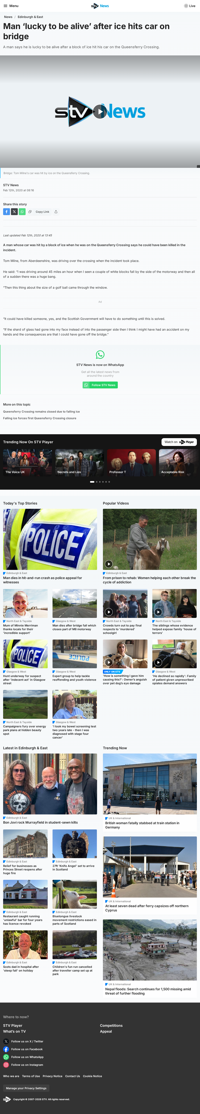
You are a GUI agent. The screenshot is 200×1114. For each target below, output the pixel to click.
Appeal (106, 1031)
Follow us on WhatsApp (27, 1057)
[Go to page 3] (100, 482)
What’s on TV (14, 1031)
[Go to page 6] (109, 482)
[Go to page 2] (96, 482)
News (8, 17)
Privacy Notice (52, 1076)
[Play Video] (100, 111)
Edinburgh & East (30, 17)
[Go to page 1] (92, 482)
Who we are (11, 1076)
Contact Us (72, 1076)
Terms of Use (31, 1076)
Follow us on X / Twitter (27, 1041)
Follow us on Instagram (27, 1064)
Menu (13, 6)
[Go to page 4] (103, 482)
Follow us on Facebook (27, 1049)
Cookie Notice (92, 1076)
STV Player (12, 1025)
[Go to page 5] (106, 482)
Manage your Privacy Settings (26, 1088)
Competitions (111, 1025)
